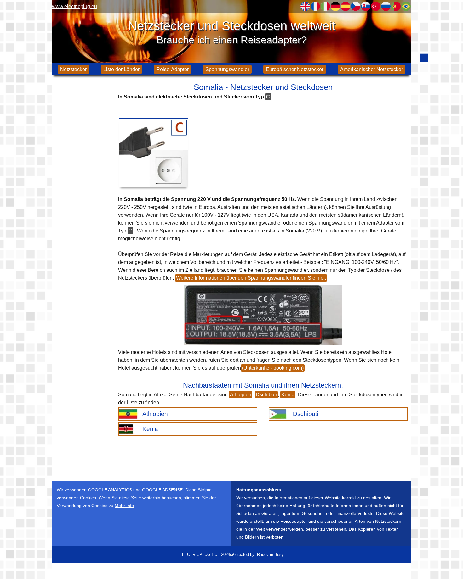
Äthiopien (240, 394)
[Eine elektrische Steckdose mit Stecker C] (153, 152)
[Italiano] (325, 6)
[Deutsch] (335, 6)
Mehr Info (124, 505)
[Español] (345, 6)
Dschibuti (266, 394)
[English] (305, 6)
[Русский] (386, 6)
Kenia (287, 394)
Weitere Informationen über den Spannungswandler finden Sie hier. (251, 278)
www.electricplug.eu (74, 6)
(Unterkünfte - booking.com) (273, 368)
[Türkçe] (376, 6)
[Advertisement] (83, 179)
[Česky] (356, 6)
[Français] (315, 6)
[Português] (396, 6)
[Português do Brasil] (406, 6)
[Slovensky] (366, 6)
